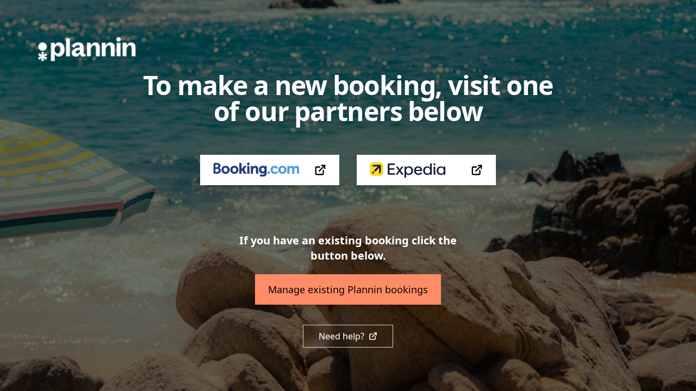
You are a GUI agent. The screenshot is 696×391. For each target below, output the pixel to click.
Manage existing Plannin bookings (348, 289)
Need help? (341, 336)
